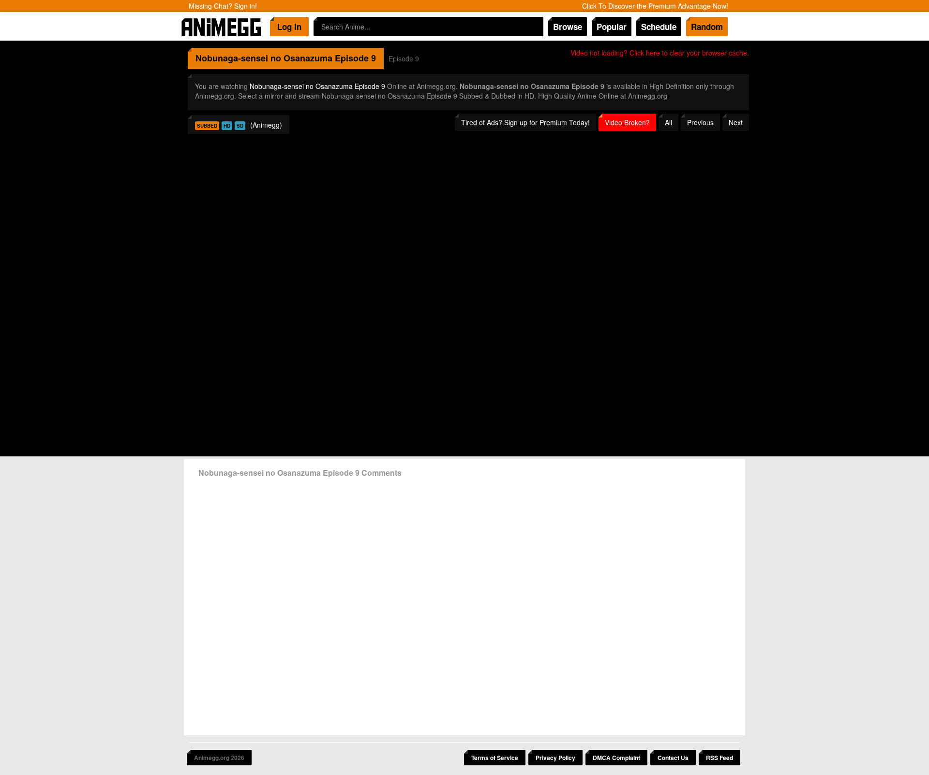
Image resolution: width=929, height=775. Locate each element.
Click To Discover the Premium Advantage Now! (655, 6)
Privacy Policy (555, 757)
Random (707, 26)
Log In (289, 26)
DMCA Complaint (616, 757)
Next (736, 122)
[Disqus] (464, 603)
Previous (700, 122)
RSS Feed (719, 757)
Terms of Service (494, 757)
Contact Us (673, 757)
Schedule (658, 26)
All (668, 122)
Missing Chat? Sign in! (223, 6)
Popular (612, 26)
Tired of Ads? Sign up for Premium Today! (525, 122)
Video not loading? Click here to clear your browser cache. (659, 53)
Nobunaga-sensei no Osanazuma (263, 58)
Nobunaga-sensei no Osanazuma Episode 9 (317, 86)
